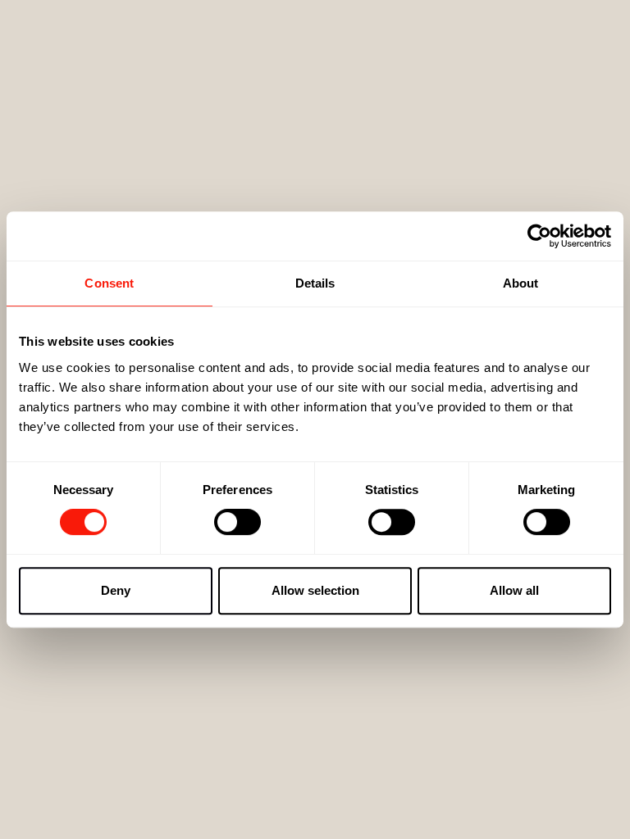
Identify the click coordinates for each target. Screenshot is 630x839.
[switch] (237, 522)
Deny (115, 590)
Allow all (514, 590)
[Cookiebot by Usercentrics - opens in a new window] (539, 236)
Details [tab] (315, 283)
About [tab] (521, 283)
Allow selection (315, 590)
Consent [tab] (109, 283)
